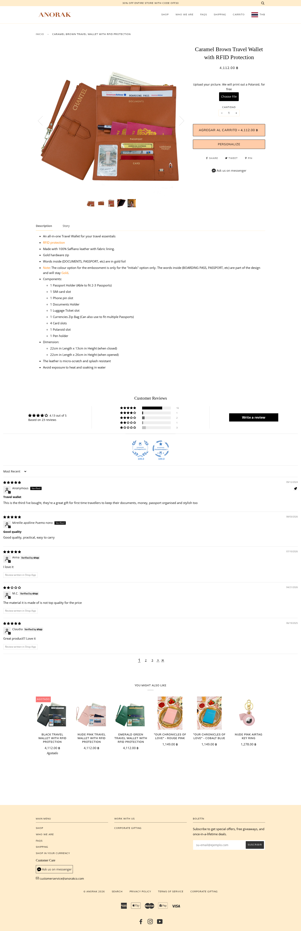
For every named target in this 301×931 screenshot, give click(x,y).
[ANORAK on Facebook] (141, 922)
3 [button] (152, 660)
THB (262, 14)
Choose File (229, 96)
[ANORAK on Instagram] (150, 922)
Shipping (220, 14)
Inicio (40, 34)
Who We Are (184, 14)
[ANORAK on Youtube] (160, 922)
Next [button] (179, 120)
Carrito (239, 14)
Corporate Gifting (127, 828)
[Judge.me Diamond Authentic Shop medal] (140, 449)
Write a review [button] (253, 417)
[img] (12, 482)
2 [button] (146, 660)
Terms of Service (170, 891)
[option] (111, 120)
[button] (128, 408)
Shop (165, 14)
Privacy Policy (140, 891)
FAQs (203, 14)
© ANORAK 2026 (94, 891)
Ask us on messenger (231, 170)
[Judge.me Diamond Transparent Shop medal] (161, 449)
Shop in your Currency (53, 853)
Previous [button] (43, 120)
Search (117, 891)
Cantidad (229, 107)
